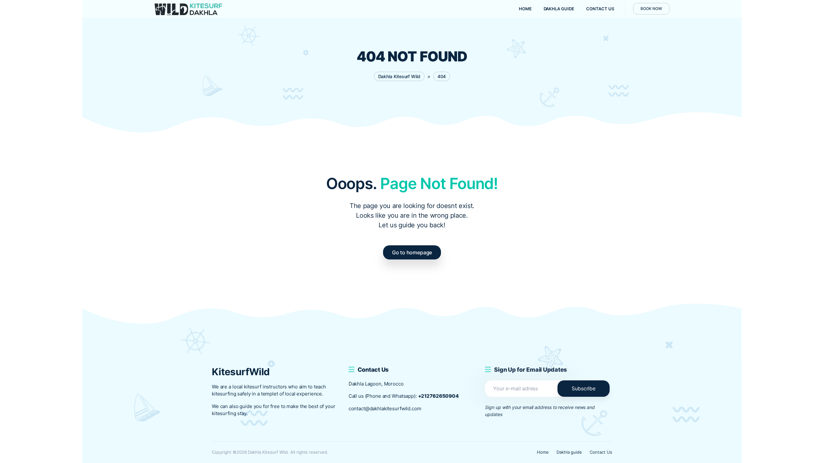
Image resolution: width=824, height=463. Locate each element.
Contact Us (601, 452)
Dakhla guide (569, 452)
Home (543, 452)
